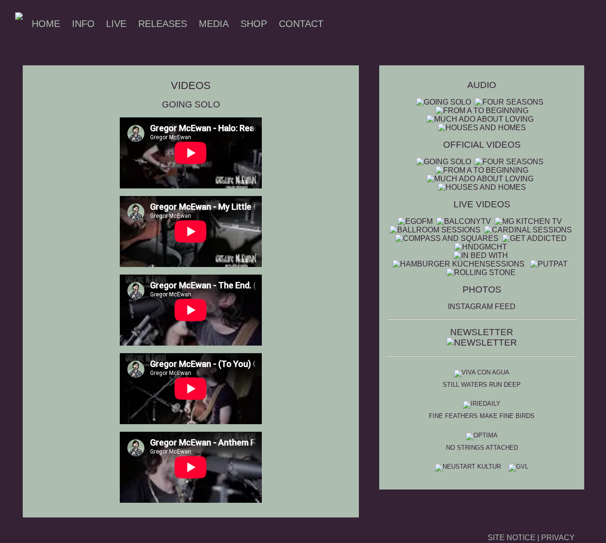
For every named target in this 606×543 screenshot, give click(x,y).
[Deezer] (435, 23)
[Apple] (448, 23)
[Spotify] (395, 23)
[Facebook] (342, 23)
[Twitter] (382, 23)
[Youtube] (369, 23)
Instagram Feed (482, 307)
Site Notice (511, 538)
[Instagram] (355, 23)
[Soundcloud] (422, 23)
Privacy (558, 538)
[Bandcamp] (408, 23)
